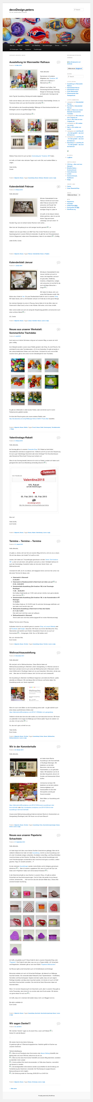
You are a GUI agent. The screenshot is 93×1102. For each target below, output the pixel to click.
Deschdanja (70, 142)
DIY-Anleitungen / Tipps (16, 49)
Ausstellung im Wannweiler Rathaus (29, 62)
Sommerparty (47, 427)
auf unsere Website (50, 626)
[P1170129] (34, 372)
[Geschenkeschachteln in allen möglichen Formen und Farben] (34, 133)
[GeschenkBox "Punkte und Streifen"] (15, 927)
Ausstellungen (24, 866)
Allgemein (20, 45)
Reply (12, 429)
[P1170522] (51, 389)
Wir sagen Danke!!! (20, 1023)
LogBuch (69, 157)
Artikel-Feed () (72, 205)
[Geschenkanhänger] (17, 133)
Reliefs (26, 427)
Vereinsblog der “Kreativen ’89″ (41, 156)
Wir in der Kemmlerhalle (22, 746)
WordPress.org (71, 209)
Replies (47, 254)
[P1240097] (51, 149)
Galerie (27, 45)
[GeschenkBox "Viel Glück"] (41, 927)
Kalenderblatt (36, 254)
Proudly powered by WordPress (46, 1095)
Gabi (68, 127)
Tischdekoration (56, 427)
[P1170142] (17, 389)
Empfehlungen (37, 49)
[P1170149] (34, 389)
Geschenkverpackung (46, 1013)
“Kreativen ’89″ (53, 78)
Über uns (12, 45)
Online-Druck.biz (72, 172)
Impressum (28, 49)
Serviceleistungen (47, 45)
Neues (21, 178)
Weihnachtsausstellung (22, 652)
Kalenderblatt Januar (21, 262)
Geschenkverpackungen (49, 825)
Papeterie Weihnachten (48, 964)
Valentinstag (39, 532)
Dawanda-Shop (32, 449)
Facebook (15, 629)
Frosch (34, 427)
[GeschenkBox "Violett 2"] (54, 941)
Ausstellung (31, 178)
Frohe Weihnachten (72, 91)
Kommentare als (73, 207)
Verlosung (34, 1082)
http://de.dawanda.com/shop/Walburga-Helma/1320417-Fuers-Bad (28, 419)
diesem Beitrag (45, 1053)
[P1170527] (34, 405)
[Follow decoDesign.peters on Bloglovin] (75, 69)
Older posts (13, 1088)
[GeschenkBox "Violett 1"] (15, 941)
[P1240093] (34, 149)
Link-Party (64, 45)
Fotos (41, 825)
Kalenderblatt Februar (21, 186)
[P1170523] (17, 405)
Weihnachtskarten (14, 738)
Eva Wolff (70, 106)
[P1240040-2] (17, 149)
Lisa (68, 119)
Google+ (22, 629)
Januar (30, 320)
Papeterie (12, 962)
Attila (68, 110)
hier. (23, 296)
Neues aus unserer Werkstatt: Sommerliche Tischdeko (75, 112)
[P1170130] (51, 372)
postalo (69, 174)
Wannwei (46, 178)
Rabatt (34, 532)
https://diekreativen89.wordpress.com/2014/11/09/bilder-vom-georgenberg (31, 712)
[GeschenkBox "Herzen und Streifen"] (41, 898)
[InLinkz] (68, 151)
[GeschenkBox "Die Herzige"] (15, 898)
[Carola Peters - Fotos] (17, 701)
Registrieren (70, 201)
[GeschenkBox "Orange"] (41, 913)
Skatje (69, 179)
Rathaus (41, 178)
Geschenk (37, 1013)
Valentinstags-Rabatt (21, 437)
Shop (56, 296)
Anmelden (70, 203)
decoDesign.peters (21, 10)
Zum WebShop (36, 45)
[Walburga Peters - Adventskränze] (51, 701)
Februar (30, 254)
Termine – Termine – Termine (25, 541)
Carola (69, 186)
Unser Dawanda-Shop (73, 188)
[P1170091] (17, 372)
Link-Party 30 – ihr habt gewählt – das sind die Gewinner (75, 133)
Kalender (34, 320)
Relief (41, 427)
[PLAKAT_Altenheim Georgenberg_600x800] (34, 701)
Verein (11, 826)
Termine (57, 45)
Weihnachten (51, 736)
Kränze (41, 736)
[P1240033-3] (51, 133)
